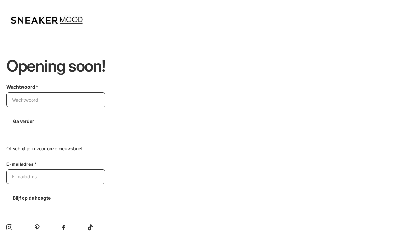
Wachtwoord (22, 87)
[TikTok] (90, 227)
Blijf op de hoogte (31, 198)
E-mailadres (21, 164)
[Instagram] (9, 227)
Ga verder (23, 121)
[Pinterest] (37, 227)
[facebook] (63, 227)
